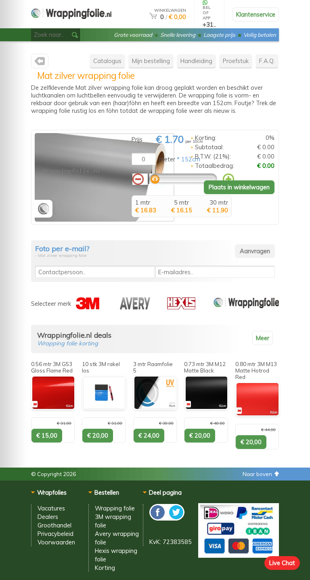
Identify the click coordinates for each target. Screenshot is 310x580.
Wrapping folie (115, 508)
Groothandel (54, 525)
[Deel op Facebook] (158, 518)
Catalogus (107, 61)
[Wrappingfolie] (71, 25)
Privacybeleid (55, 534)
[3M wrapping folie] (87, 307)
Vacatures (51, 508)
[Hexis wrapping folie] (181, 307)
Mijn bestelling (151, 61)
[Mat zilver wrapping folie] (104, 219)
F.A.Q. (267, 61)
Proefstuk (236, 61)
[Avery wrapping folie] (135, 307)
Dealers (48, 517)
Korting (105, 568)
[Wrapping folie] (246, 307)
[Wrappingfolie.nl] (40, 63)
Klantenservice (255, 14)
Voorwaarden (56, 542)
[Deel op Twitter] (175, 518)
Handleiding (196, 61)
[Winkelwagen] (153, 17)
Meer (262, 338)
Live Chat (282, 563)
